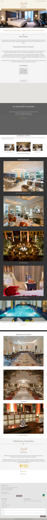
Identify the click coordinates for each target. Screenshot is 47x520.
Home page (4, 501)
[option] (11, 148)
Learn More (23, 324)
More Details (23, 80)
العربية (2, 1)
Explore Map (23, 118)
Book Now (23, 9)
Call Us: (41, 1)
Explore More (11, 148)
